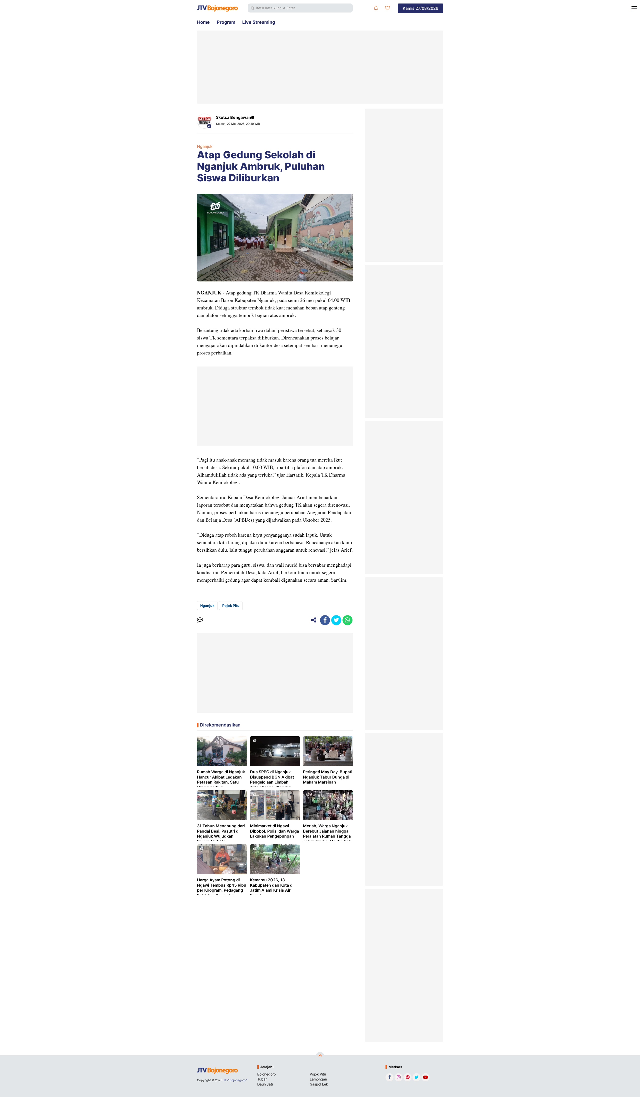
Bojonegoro (266, 1074)
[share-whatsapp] (347, 620)
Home (203, 22)
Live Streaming (258, 22)
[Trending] (387, 8)
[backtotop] (320, 1056)
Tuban (262, 1079)
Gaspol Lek (319, 1084)
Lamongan (318, 1079)
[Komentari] (200, 620)
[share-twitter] (336, 620)
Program (226, 22)
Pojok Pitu (231, 605)
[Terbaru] (375, 8)
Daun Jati (265, 1084)
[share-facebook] (325, 620)
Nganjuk (204, 146)
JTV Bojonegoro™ (235, 1080)
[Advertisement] (320, 67)
